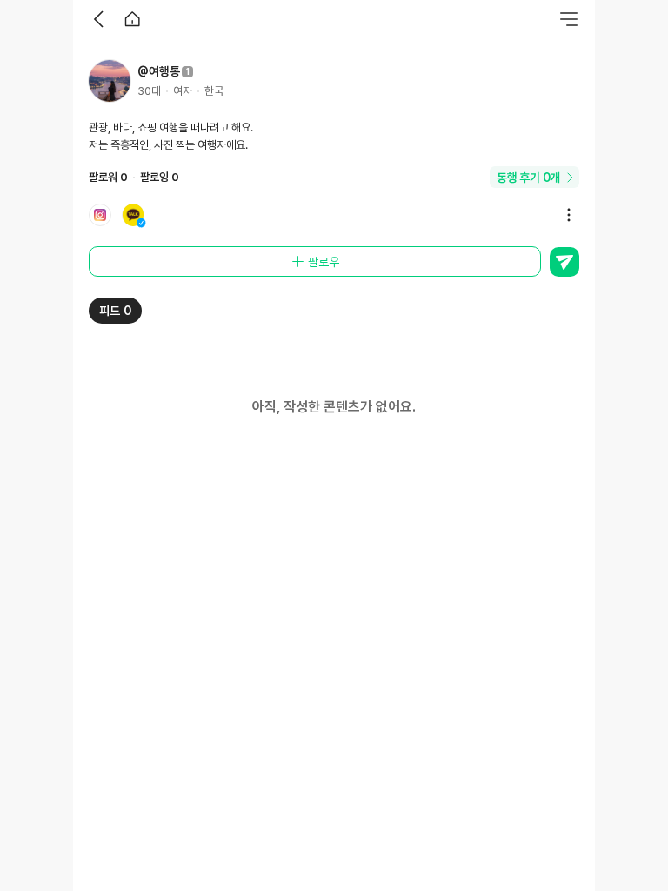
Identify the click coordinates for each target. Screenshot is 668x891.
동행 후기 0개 (528, 177)
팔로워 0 (108, 177)
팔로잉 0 (159, 177)
